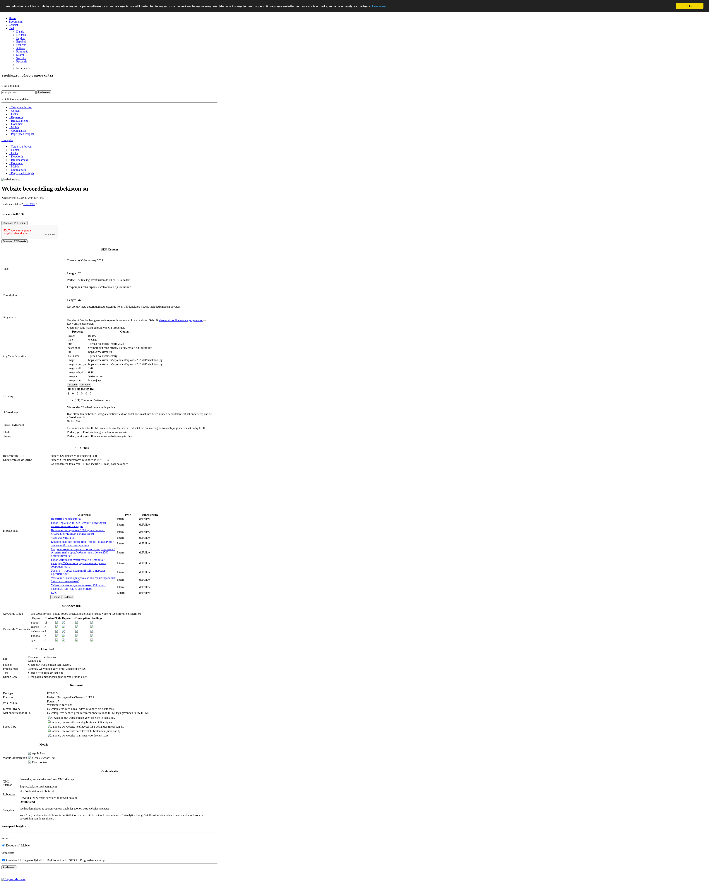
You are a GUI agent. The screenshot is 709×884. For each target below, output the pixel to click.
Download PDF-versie (14, 223)
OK (689, 6)
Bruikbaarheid (18, 120)
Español (21, 41)
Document (16, 124)
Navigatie (7, 140)
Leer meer (379, 6)
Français (21, 44)
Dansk (20, 31)
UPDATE (29, 204)
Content (14, 110)
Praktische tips (56, 860)
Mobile (14, 127)
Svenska (21, 58)
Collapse (85, 384)
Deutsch (21, 34)
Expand (73, 384)
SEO (72, 860)
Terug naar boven (20, 107)
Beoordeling (16, 21)
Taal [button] (11, 28)
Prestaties (11, 860)
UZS (54, 592)
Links (13, 114)
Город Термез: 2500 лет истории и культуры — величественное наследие (80, 524)
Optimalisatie (17, 130)
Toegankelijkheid (32, 860)
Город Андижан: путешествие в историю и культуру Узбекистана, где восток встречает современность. (78, 563)
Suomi (20, 54)
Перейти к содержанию (66, 518)
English (20, 38)
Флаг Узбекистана (62, 537)
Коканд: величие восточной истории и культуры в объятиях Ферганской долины (82, 543)
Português (22, 51)
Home (12, 18)
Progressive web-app (92, 860)
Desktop (11, 845)
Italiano (20, 48)
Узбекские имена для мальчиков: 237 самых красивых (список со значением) (78, 587)
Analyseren (44, 92)
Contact (13, 24)
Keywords (16, 117)
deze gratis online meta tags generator (181, 320)
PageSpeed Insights (21, 134)
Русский (21, 61)
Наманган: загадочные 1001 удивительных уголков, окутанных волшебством (78, 532)
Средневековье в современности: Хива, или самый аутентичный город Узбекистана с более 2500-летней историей (83, 552)
